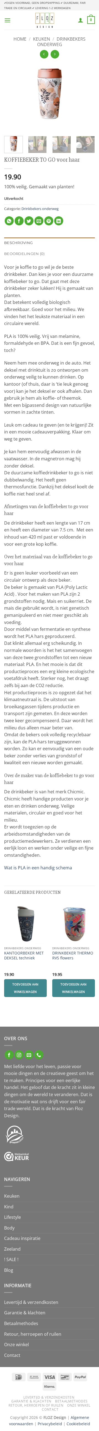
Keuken (41, 39)
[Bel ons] (38, 1054)
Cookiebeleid (78, 1423)
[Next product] (44, 54)
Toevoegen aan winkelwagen (25, 987)
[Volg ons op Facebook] (9, 1054)
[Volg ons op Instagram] (19, 1054)
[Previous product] (55, 54)
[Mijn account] (80, 20)
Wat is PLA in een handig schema (38, 868)
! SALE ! (11, 1259)
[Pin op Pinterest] (48, 220)
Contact (12, 1355)
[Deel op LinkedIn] (58, 220)
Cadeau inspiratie (22, 1238)
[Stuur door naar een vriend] (38, 220)
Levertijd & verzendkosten (31, 1302)
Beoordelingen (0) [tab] (24, 254)
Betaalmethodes (21, 1323)
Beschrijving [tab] (18, 243)
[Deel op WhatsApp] (9, 220)
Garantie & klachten (24, 1313)
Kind (8, 1207)
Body (9, 1228)
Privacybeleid (50, 1423)
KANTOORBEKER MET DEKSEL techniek (24, 955)
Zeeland (12, 1249)
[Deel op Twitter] (29, 220)
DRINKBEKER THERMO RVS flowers (72, 955)
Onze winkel (16, 1345)
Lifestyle (12, 1217)
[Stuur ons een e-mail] (29, 1054)
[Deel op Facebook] (19, 220)
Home (19, 39)
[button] (7, 20)
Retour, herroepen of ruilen (32, 1334)
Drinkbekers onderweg (61, 41)
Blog (8, 1270)
